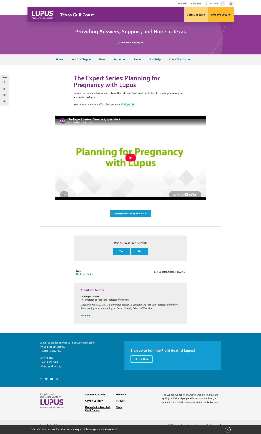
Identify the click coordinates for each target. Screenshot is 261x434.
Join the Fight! (142, 359)
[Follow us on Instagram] (57, 379)
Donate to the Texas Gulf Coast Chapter (97, 408)
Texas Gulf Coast (77, 14)
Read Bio (85, 315)
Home (59, 59)
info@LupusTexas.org (50, 366)
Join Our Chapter (81, 59)
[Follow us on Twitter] (46, 379)
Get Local (213, 3)
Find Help (155, 59)
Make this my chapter (132, 42)
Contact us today (94, 400)
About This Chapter (180, 59)
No (139, 251)
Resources (196, 3)
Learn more (111, 429)
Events (137, 59)
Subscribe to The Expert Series (130, 213)
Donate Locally (221, 14)
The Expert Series (84, 274)
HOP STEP (129, 104)
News (102, 59)
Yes (121, 251)
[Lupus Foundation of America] (43, 15)
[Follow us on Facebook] (41, 379)
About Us (182, 3)
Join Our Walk (196, 14)
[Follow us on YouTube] (51, 379)
